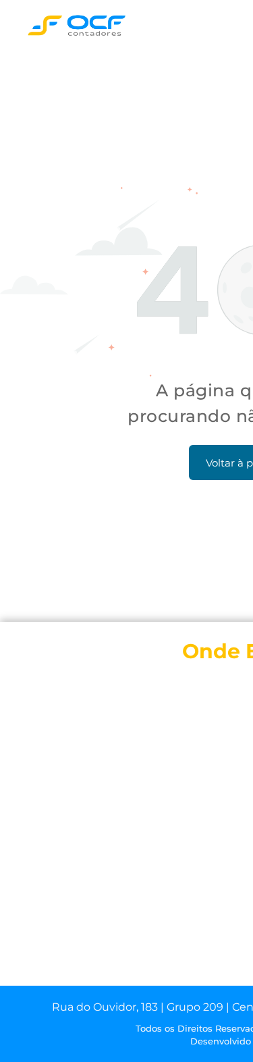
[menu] (232, 27)
